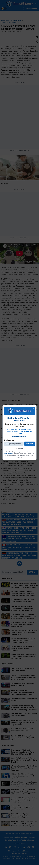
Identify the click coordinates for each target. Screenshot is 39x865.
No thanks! (19, 448)
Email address (9, 440)
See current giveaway (19, 436)
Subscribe (29, 444)
